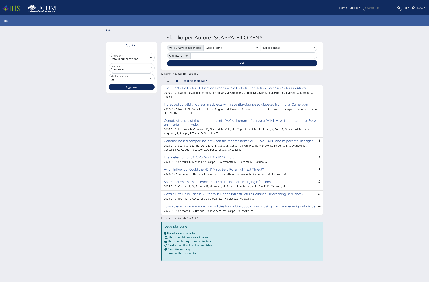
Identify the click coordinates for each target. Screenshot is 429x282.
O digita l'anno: (178, 55)
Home (343, 8)
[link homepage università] (42, 7)
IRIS (108, 29)
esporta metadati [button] (194, 81)
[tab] (168, 80)
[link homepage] (12, 8)
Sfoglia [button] (354, 8)
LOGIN (421, 8)
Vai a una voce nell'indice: (185, 48)
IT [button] (406, 8)
